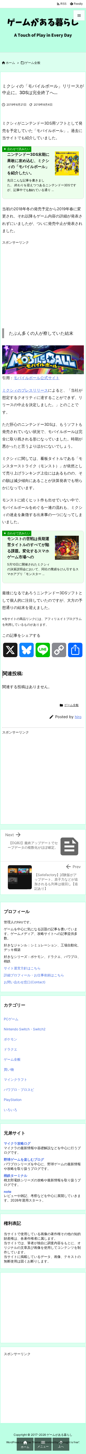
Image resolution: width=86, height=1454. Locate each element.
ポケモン (10, 1039)
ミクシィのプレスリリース (25, 390)
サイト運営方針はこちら (22, 968)
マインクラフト (15, 1079)
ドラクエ (10, 1049)
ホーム (10, 63)
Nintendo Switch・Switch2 (24, 1029)
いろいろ (10, 1110)
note (7, 1192)
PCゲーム (11, 1019)
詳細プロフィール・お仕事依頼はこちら (34, 975)
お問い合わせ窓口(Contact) (24, 982)
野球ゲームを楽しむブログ (24, 1159)
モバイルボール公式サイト (36, 377)
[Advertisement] (42, 280)
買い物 (9, 1069)
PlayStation (13, 1100)
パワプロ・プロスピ (19, 1089)
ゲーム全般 (32, 63)
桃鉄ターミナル (15, 1175)
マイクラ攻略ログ (17, 1143)
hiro (78, 717)
